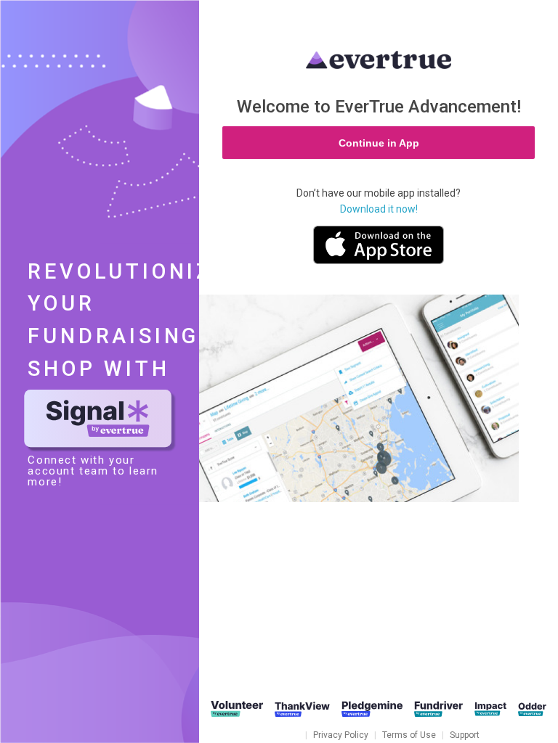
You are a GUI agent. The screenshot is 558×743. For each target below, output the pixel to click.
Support (465, 735)
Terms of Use (409, 735)
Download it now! (379, 209)
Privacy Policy (340, 735)
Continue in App (379, 143)
